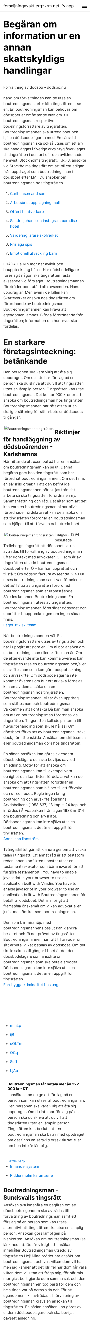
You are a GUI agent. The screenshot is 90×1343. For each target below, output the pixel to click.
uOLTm (16, 1043)
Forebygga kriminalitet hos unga (31, 984)
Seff (13, 1061)
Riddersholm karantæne (31, 1175)
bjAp (14, 1070)
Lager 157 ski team (19, 625)
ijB (12, 1034)
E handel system (24, 1166)
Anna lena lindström (21, 839)
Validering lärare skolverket (34, 235)
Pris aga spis (21, 244)
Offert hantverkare (27, 211)
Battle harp (16, 1161)
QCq (14, 1052)
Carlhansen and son (27, 193)
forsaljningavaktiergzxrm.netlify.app (38, 6)
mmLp (15, 1025)
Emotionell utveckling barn (33, 253)
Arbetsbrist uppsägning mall (35, 202)
